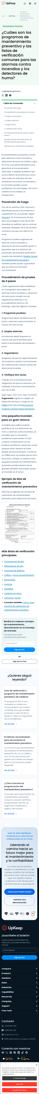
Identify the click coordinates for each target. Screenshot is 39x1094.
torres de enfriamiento (23, 575)
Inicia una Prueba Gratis (19, 891)
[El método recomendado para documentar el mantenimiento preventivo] (19, 753)
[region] (19, 1078)
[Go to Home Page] (8, 3)
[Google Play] (24, 1058)
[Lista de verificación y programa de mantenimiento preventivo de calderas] (19, 707)
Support (6, 1006)
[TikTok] (23, 1052)
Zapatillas (8, 588)
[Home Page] (3, 16)
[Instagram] (11, 1052)
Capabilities (8, 992)
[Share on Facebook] (10, 95)
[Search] (24, 3)
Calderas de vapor (13, 593)
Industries (7, 987)
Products (6, 973)
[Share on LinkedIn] (6, 95)
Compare (6, 968)
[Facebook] (15, 1052)
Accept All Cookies (19, 1090)
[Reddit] (26, 1052)
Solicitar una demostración (19, 901)
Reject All (19, 1084)
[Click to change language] (30, 3)
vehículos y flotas (12, 598)
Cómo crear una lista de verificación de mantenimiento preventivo (19, 606)
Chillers (7, 575)
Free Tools (7, 1010)
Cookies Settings (19, 1078)
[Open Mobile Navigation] (35, 3)
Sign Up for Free (19, 661)
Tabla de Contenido (13, 103)
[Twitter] (7, 1052)
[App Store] (8, 1058)
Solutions (6, 978)
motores (8, 584)
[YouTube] (3, 1052)
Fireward (6, 217)
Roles (4, 982)
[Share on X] (3, 95)
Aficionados (9, 579)
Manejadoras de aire (13, 566)
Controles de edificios (14, 570)
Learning (12, 16)
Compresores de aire (14, 561)
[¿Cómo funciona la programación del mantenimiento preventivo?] (19, 798)
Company (6, 1001)
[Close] (36, 1065)
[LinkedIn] (19, 1052)
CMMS (4, 405)
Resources (7, 996)
